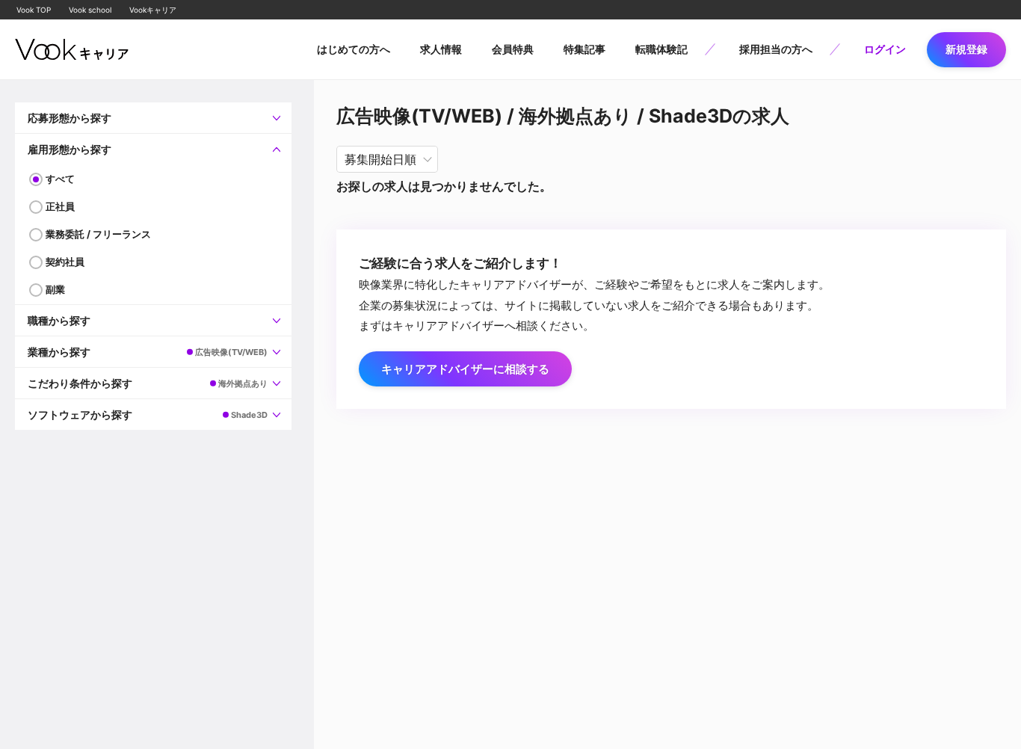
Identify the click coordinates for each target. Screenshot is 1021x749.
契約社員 (65, 262)
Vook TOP (33, 9)
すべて (60, 179)
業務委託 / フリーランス (98, 234)
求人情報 (441, 49)
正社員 (60, 206)
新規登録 (966, 49)
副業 (55, 289)
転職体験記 (661, 49)
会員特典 (513, 49)
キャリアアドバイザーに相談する (465, 369)
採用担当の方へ (775, 49)
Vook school (90, 9)
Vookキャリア (152, 9)
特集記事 (584, 49)
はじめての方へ (353, 49)
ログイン (885, 49)
